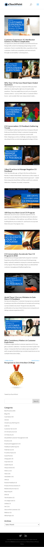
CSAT (6, 426)
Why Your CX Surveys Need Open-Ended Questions (21, 84)
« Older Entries (8, 360)
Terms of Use (30, 541)
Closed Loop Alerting (10, 423)
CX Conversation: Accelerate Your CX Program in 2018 (19, 255)
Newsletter (7, 476)
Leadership (7, 465)
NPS (5, 479)
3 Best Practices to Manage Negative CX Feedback (20, 170)
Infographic (7, 459)
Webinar (7, 512)
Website (13, 541)
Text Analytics (8, 497)
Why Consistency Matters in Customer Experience (20, 341)
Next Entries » (35, 360)
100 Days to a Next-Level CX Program (19, 212)
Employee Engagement (11, 444)
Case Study (7, 417)
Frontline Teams (9, 453)
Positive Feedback (9, 482)
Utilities (6, 503)
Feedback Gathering (10, 447)
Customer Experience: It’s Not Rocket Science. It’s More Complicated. (19, 40)
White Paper (8, 515)
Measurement (8, 467)
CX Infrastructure (9, 432)
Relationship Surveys (10, 488)
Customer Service (9, 429)
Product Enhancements (11, 485)
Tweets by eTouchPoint (11, 394)
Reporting (7, 491)
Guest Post (7, 456)
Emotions (7, 441)
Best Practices (8, 411)
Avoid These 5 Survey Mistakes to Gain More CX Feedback (20, 298)
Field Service (8, 450)
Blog (5, 414)
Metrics (6, 471)
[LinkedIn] (25, 535)
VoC (5, 506)
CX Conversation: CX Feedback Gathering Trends (21, 127)
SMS (5, 494)
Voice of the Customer (10, 509)
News (6, 473)
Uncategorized (8, 500)
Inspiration (7, 461)
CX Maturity (8, 435)
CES (5, 420)
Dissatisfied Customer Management (14, 438)
